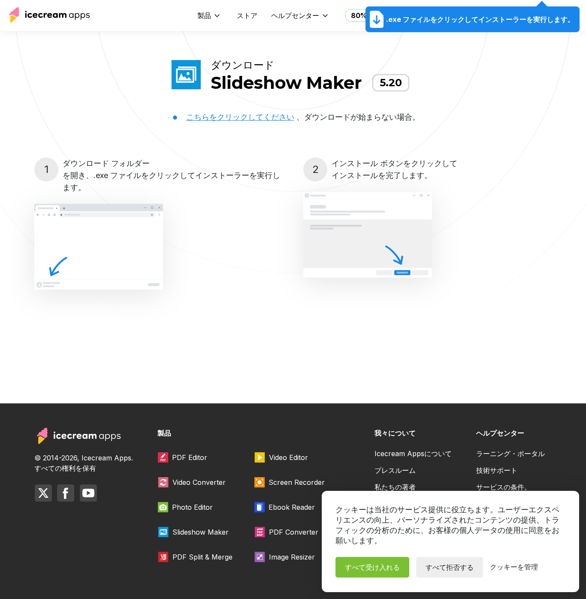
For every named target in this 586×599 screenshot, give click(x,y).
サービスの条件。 (503, 487)
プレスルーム (395, 470)
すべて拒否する (450, 567)
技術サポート (496, 470)
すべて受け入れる (372, 567)
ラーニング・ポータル (510, 453)
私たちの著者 (395, 487)
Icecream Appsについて (413, 453)
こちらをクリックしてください (240, 116)
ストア (247, 15)
